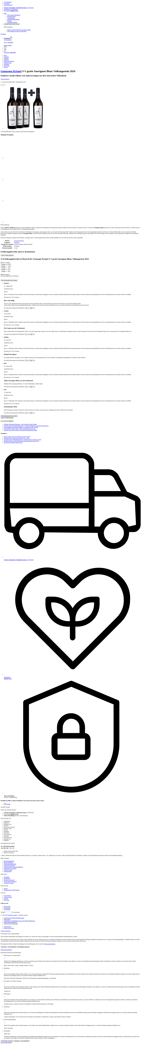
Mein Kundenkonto (9, 861)
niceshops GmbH (12, 915)
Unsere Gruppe (8, 897)
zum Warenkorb (8, 5)
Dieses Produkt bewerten (7, 255)
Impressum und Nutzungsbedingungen (14, 918)
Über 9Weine (7, 895)
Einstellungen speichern (7, 1041)
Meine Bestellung (8, 862)
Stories (5, 888)
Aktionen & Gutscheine (10, 868)
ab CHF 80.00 (19, 7)
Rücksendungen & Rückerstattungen (13, 867)
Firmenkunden (8, 871)
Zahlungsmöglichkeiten (13, 19)
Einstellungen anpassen (23, 947)
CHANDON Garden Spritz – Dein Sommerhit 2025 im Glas (20, 428)
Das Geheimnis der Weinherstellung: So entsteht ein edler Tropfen (21, 427)
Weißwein (16, 242)
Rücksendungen (11, 16)
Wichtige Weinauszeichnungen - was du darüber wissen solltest (20, 424)
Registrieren (7, 878)
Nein (31, 308)
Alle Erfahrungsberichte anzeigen (9, 280)
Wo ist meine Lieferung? (10, 881)
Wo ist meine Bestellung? (13, 15)
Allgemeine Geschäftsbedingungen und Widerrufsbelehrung (19, 921)
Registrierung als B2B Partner (11, 890)
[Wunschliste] (5, 48)
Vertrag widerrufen (5, 931)
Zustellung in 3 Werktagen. (11, 9)
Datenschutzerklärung (49, 944)
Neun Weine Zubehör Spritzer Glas (13, 442)
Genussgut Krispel (11, 71)
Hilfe (5, 13)
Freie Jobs (6, 900)
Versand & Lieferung (9, 865)
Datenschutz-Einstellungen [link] (11, 924)
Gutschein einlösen (9, 883)
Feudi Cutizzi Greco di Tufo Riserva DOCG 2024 (17, 436)
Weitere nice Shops (9, 928)
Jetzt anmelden (8, 39)
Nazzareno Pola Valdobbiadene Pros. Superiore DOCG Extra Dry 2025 (22, 439)
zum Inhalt (6, 3)
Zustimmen (4, 947)
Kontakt (9, 21)
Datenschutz (7, 919)
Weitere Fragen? (8, 870)
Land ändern (16, 912)
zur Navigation (8, 2)
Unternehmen (7, 926)
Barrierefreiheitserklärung (10, 922)
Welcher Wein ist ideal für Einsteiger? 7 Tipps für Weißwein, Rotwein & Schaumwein (26, 425)
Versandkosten (11, 18)
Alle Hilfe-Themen (12, 22)
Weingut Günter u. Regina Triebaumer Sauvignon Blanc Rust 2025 (21, 441)
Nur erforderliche (12, 947)
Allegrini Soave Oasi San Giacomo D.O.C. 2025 (16, 438)
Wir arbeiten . (11, 10)
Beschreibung (5, 225)
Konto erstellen (8, 45)
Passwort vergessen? (9, 880)
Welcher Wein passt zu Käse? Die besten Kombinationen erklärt (20, 430)
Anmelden (6, 877)
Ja (26, 308)
